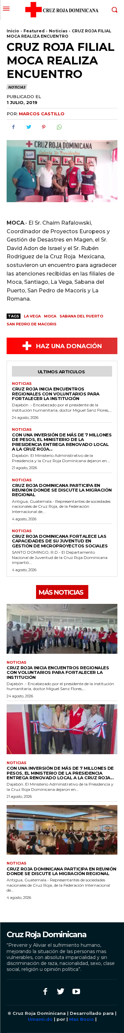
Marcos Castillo (41, 113)
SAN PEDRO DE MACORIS (32, 324)
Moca (50, 316)
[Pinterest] (43, 127)
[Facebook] (13, 127)
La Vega (32, 316)
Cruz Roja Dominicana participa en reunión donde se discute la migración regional (62, 490)
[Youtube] (76, 992)
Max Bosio (81, 1019)
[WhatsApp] (58, 127)
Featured (34, 30)
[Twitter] (28, 127)
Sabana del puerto (81, 316)
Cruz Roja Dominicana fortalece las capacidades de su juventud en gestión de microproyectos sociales (59, 541)
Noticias (58, 30)
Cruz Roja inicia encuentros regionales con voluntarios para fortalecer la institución (56, 393)
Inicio (13, 30)
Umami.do (41, 1019)
